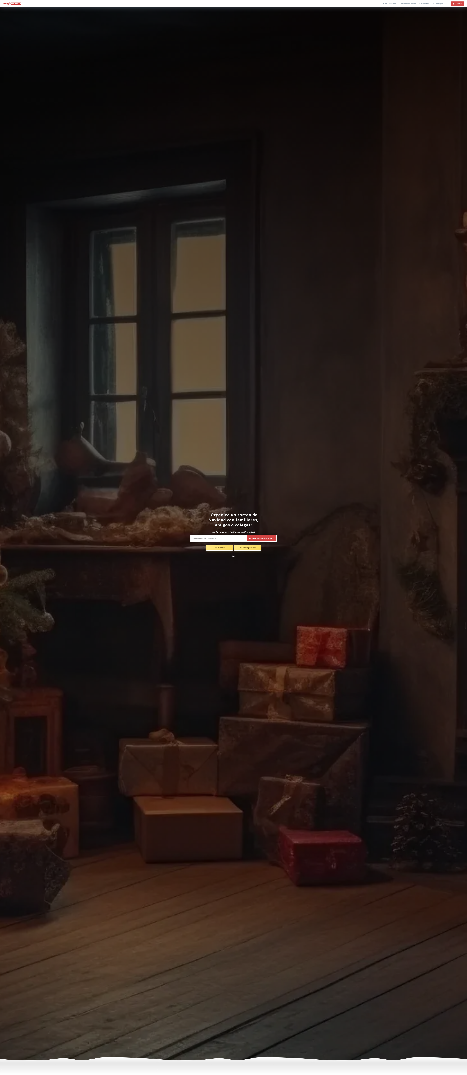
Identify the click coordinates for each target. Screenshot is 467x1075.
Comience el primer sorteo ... (261, 538)
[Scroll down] (233, 556)
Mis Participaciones (439, 4)
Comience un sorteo (408, 4)
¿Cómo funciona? (390, 4)
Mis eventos (424, 4)
